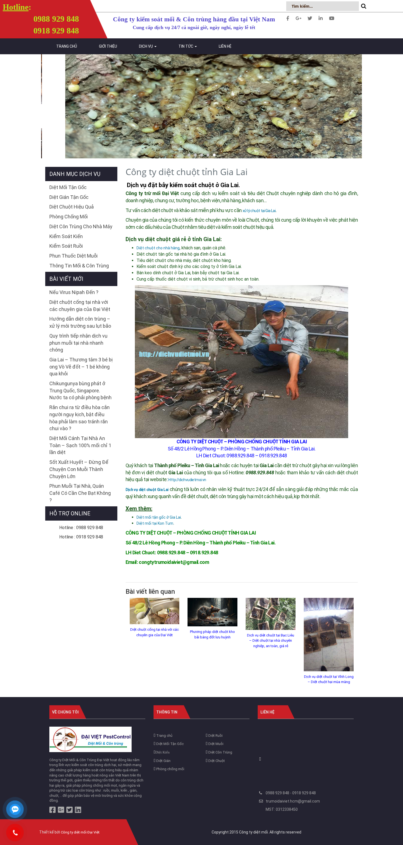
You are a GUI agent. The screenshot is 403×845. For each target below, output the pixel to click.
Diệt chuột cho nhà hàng (158, 248)
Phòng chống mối (169, 769)
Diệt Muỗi (215, 744)
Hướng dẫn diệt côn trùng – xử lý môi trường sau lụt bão (80, 322)
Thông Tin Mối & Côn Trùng (79, 266)
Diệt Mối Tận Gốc (68, 187)
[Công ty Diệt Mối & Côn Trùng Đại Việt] (90, 739)
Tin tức (186, 46)
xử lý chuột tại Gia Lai (259, 211)
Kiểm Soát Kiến (66, 236)
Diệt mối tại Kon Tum (155, 523)
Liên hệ (225, 46)
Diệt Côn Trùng (220, 752)
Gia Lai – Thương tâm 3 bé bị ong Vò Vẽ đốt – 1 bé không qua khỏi (81, 366)
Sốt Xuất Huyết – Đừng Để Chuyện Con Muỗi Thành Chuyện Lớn (78, 469)
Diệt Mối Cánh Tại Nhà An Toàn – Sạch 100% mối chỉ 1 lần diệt (80, 445)
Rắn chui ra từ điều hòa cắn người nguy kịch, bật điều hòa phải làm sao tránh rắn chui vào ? (79, 417)
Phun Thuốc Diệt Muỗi (73, 256)
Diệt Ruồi (215, 735)
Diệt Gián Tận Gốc (69, 197)
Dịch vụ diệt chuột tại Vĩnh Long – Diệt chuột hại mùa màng (329, 679)
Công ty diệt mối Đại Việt (80, 832)
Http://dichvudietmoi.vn (187, 480)
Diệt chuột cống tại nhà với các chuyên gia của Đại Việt (154, 632)
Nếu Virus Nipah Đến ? (73, 292)
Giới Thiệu (108, 46)
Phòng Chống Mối (68, 216)
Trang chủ (66, 46)
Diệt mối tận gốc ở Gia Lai (159, 517)
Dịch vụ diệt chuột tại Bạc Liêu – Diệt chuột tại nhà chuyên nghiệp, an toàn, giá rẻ (270, 640)
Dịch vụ (146, 46)
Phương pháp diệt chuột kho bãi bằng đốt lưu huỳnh (212, 634)
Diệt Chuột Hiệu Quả (71, 207)
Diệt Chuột (216, 761)
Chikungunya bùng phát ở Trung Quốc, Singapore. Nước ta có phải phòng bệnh (80, 390)
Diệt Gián (163, 761)
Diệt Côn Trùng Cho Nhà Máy (80, 226)
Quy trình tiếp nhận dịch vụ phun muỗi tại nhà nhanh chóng (78, 343)
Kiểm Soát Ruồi (66, 246)
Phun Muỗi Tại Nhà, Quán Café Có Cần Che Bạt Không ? (80, 493)
